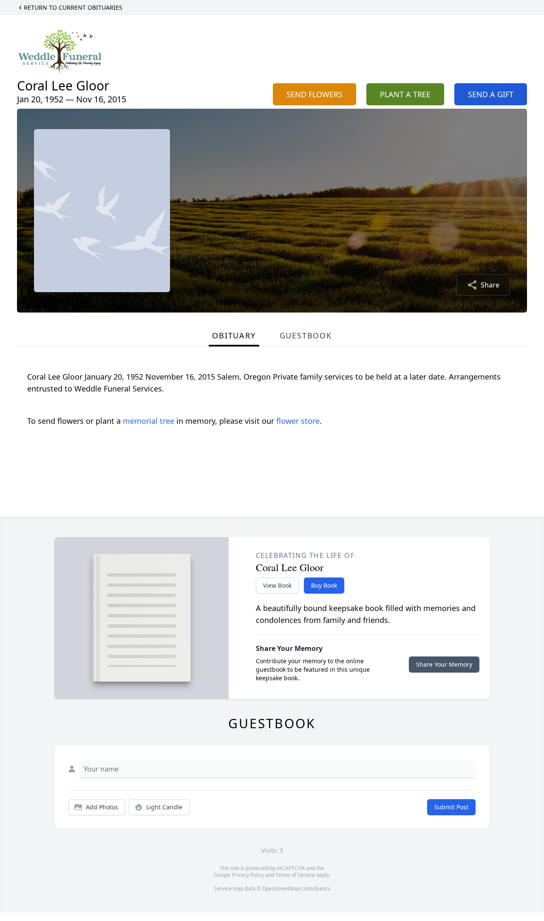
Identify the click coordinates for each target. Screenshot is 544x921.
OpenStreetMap (281, 888)
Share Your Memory (444, 664)
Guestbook (306, 335)
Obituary (233, 335)
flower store (298, 421)
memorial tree (148, 421)
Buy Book (324, 585)
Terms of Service (295, 875)
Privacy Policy (248, 875)
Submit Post (451, 807)
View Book (277, 585)
